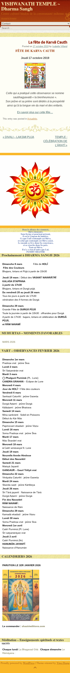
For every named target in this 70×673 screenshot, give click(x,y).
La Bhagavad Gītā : (29, 649)
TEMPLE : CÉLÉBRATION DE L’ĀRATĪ (55, 141)
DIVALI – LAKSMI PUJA (18, 137)
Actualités (32, 118)
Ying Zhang (63, 663)
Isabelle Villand (59, 46)
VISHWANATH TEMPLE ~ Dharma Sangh (30, 6)
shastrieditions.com (33, 626)
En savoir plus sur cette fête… (35, 112)
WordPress (28, 663)
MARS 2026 (8, 342)
